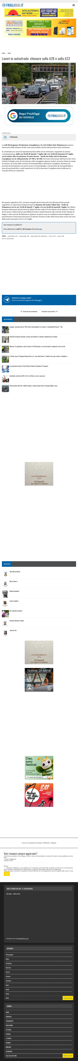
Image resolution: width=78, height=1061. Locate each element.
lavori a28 (60, 236)
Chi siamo (9, 894)
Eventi (7, 989)
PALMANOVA (9, 1051)
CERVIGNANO (9, 1025)
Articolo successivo (48, 311)
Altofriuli (8, 968)
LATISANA (8, 1030)
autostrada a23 (13, 236)
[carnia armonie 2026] (39, 484)
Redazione (14, 137)
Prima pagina (9, 955)
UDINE (7, 1012)
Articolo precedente (30, 311)
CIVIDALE (8, 1034)
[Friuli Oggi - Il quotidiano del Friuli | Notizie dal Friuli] (36, 5)
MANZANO (8, 1047)
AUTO (7, 998)
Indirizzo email (8, 860)
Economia (8, 981)
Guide (7, 994)
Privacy (6, 866)
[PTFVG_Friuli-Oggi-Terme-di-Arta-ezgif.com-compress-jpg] (39, 690)
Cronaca (8, 976)
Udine (7, 959)
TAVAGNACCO (9, 1021)
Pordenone (9, 963)
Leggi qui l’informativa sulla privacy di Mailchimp (46, 869)
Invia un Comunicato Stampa (32, 843)
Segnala (53, 843)
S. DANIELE (8, 1038)
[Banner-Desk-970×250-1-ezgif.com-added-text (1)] (39, 36)
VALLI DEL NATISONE (11, 1056)
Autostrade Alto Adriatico (39, 236)
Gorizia (8, 972)
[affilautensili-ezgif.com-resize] (39, 16)
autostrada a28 (24, 236)
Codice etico (16, 894)
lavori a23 (52, 236)
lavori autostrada (8, 238)
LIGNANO (8, 1043)
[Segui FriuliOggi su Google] (39, 115)
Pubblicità (46, 843)
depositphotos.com (22, 938)
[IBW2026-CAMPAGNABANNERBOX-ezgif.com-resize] (39, 806)
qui (40, 229)
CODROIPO (9, 1017)
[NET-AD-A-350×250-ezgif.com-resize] (39, 778)
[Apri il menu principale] (73, 5)
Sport (7, 985)
